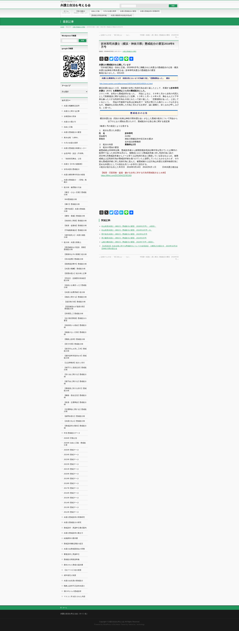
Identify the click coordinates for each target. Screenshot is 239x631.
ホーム (65, 608)
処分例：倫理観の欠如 (72, 187)
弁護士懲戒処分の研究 (72, 522)
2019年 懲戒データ (71, 478)
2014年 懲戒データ (71, 503)
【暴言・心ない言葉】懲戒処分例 (75, 193)
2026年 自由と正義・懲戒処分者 (75, 444)
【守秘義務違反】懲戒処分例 (75, 230)
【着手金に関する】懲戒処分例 (75, 382)
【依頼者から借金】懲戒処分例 (75, 326)
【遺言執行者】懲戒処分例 (74, 302)
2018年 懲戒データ (71, 483)
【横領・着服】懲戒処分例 (74, 216)
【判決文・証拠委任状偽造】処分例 (75, 279)
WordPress (107, 624)
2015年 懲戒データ (71, 498)
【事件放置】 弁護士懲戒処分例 (74, 210)
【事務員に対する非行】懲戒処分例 (75, 389)
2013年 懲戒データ (71, 507)
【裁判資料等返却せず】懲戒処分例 (75, 357)
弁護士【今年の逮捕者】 (73, 164)
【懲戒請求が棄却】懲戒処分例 (75, 427)
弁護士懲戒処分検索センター (75, 148)
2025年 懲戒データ (71, 450)
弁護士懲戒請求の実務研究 (74, 517)
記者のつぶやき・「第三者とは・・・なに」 (115, 35)
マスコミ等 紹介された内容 (74, 596)
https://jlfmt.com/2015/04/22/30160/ (116, 175)
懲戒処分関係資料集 (72, 559)
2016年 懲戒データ (71, 493)
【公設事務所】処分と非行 (74, 363)
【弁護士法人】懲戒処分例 (74, 421)
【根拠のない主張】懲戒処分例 (75, 333)
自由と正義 (68, 127)
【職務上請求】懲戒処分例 (74, 339)
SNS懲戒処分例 (70, 199)
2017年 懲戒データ (71, 488)
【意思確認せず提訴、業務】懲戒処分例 (75, 248)
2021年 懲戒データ (71, 469)
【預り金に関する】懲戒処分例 (75, 375)
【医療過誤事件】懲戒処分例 (75, 264)
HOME (62, 27)
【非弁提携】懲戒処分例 (73, 259)
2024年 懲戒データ (71, 455)
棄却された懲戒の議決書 (73, 565)
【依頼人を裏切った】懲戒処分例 (75, 286)
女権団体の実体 (70, 116)
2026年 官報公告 (70, 438)
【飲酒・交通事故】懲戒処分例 (75, 403)
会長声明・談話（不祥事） (74, 153)
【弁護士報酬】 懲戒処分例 (74, 269)
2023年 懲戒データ (71, 459)
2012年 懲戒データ (71, 512)
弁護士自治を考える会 (75, 5)
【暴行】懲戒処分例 (72, 204)
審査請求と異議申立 (72, 554)
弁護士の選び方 (70, 122)
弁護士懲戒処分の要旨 (79, 27)
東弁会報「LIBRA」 (71, 138)
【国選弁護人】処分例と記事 (75, 273)
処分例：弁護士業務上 (72, 242)
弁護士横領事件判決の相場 (74, 175)
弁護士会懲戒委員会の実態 (74, 549)
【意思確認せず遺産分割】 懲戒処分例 (74, 308)
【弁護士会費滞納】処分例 (74, 292)
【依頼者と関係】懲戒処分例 (75, 221)
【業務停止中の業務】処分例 (75, 254)
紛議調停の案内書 (71, 538)
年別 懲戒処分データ (72, 433)
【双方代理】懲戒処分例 (73, 344)
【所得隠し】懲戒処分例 (73, 314)
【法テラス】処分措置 (72, 570)
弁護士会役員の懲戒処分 (73, 581)
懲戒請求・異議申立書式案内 (75, 528)
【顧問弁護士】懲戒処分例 (74, 416)
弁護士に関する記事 (72, 111)
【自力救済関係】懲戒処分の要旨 (75, 319)
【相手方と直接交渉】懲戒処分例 (75, 369)
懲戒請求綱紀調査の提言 (73, 544)
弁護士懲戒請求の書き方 (73, 533)
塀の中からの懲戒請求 (72, 591)
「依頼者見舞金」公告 (72, 159)
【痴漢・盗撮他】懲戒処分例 (75, 225)
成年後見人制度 (70, 575)
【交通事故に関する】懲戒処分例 (75, 410)
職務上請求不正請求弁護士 (74, 586)
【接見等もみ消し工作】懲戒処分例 (75, 350)
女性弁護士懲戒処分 (72, 169)
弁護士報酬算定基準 (72, 106)
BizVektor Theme (119, 624)
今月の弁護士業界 (71, 143)
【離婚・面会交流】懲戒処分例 (75, 396)
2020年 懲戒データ (71, 474)
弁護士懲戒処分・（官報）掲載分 (75, 181)
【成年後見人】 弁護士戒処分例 (74, 236)
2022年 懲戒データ (71, 464)
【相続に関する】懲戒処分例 (75, 297)
